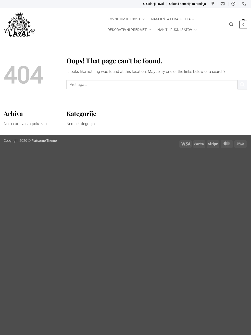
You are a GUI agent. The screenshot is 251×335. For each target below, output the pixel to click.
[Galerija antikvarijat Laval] (50, 25)
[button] (231, 24)
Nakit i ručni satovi (175, 30)
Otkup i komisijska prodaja (187, 4)
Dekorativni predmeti (128, 30)
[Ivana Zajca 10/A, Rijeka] (213, 3)
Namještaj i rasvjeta (171, 19)
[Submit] (242, 84)
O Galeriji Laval (153, 4)
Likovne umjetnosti (122, 19)
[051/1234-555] (244, 3)
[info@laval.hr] (223, 3)
